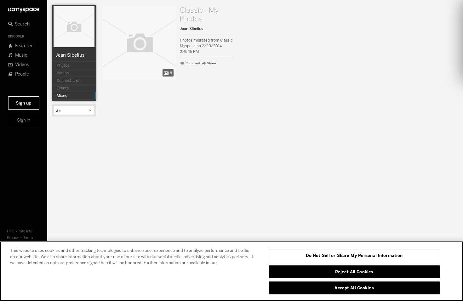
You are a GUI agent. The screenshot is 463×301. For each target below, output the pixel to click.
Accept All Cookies (354, 288)
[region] (231, 271)
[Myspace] (23, 8)
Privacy (13, 237)
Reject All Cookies (354, 272)
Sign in (23, 120)
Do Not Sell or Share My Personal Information (354, 255)
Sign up (23, 103)
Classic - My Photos (199, 14)
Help (10, 231)
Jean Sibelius (70, 55)
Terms (28, 237)
